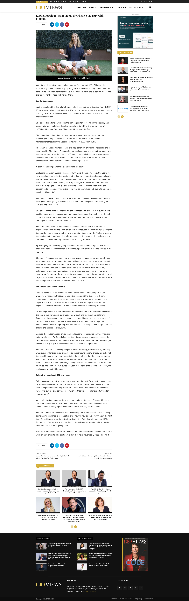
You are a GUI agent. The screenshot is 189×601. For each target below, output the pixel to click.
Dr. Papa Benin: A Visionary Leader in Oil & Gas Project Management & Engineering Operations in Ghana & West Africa (59, 556)
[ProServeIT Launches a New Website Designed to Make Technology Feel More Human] (122, 108)
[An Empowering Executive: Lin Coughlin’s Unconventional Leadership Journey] (48, 505)
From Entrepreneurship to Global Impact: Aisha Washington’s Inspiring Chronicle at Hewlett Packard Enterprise (100, 546)
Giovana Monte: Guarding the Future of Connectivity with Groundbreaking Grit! (141, 79)
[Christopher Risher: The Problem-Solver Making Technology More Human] (122, 89)
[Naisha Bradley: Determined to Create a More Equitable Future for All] (82, 567)
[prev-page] (72, 526)
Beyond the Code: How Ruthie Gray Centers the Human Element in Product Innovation (141, 60)
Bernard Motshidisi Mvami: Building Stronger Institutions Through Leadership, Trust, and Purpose (141, 70)
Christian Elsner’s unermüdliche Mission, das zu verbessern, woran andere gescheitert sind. (48, 491)
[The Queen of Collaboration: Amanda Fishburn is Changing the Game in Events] (41, 546)
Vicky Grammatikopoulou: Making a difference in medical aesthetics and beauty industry (100, 517)
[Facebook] (146, 1)
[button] (150, 7)
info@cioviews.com (90, 591)
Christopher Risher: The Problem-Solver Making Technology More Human (140, 89)
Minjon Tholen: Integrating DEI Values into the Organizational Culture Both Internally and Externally (100, 555)
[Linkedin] (52, 24)
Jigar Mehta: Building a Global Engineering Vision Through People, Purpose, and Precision (100, 491)
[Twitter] (144, 1)
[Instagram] (149, 1)
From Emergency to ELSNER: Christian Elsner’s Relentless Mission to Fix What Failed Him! (74, 491)
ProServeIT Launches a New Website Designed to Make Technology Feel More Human (139, 108)
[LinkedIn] (141, 1)
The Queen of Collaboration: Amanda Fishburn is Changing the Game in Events (59, 545)
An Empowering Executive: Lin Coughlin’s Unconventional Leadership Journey (48, 517)
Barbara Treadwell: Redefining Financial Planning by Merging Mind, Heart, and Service (141, 98)
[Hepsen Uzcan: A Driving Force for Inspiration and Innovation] (41, 567)
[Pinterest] (151, 1)
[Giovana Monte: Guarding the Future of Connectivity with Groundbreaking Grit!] (122, 80)
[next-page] (75, 526)
